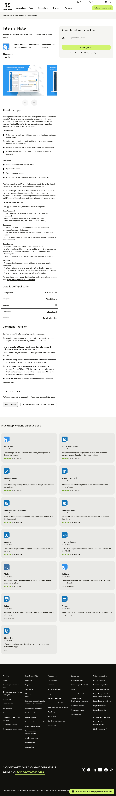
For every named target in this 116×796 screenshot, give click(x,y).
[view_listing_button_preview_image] (23, 80)
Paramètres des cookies (66, 790)
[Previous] (25, 102)
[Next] (34, 102)
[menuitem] (109, 2)
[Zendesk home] (8, 7)
